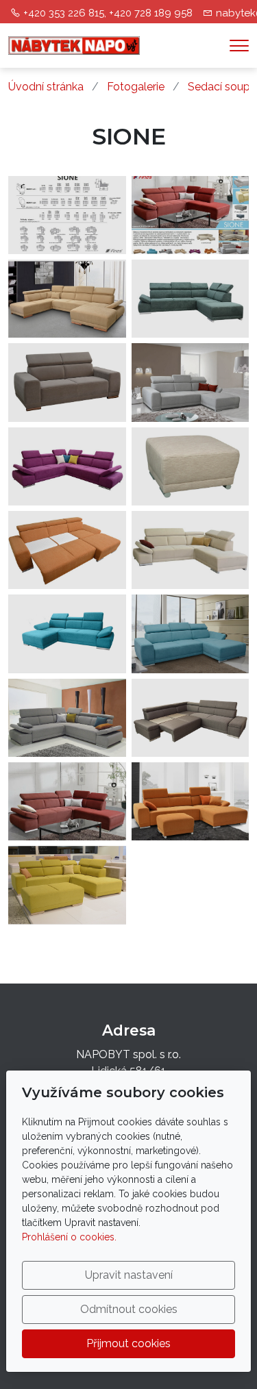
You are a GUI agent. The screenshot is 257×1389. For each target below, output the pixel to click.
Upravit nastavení (129, 1274)
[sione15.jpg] (190, 718)
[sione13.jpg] (67, 466)
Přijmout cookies (128, 1343)
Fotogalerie (135, 86)
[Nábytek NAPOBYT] (74, 44)
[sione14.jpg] (67, 382)
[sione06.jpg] (67, 550)
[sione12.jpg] (190, 466)
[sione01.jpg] (190, 299)
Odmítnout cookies (129, 1309)
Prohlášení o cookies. (69, 1236)
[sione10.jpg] (67, 718)
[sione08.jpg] (190, 634)
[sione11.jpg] (190, 550)
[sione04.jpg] (190, 801)
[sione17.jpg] (67, 215)
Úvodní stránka (46, 86)
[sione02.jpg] (67, 885)
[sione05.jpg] (67, 634)
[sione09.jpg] (67, 299)
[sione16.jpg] (190, 215)
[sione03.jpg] (190, 382)
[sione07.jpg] (67, 801)
